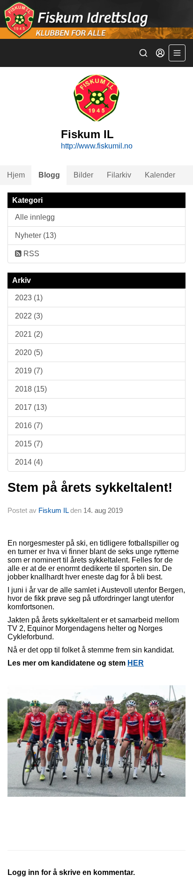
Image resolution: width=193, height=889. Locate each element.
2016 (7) (29, 426)
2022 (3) (29, 316)
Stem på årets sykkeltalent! (89, 488)
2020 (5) (29, 352)
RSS (30, 254)
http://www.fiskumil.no (97, 146)
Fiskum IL (54, 510)
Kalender (160, 175)
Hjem (16, 175)
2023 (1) (29, 298)
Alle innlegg (35, 217)
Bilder (83, 175)
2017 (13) (31, 407)
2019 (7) (29, 371)
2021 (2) (29, 334)
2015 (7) (29, 444)
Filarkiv (119, 175)
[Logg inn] (160, 52)
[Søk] (143, 52)
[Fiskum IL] (96, 19)
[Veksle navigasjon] (177, 52)
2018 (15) (31, 389)
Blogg (49, 175)
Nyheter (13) (35, 235)
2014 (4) (29, 462)
